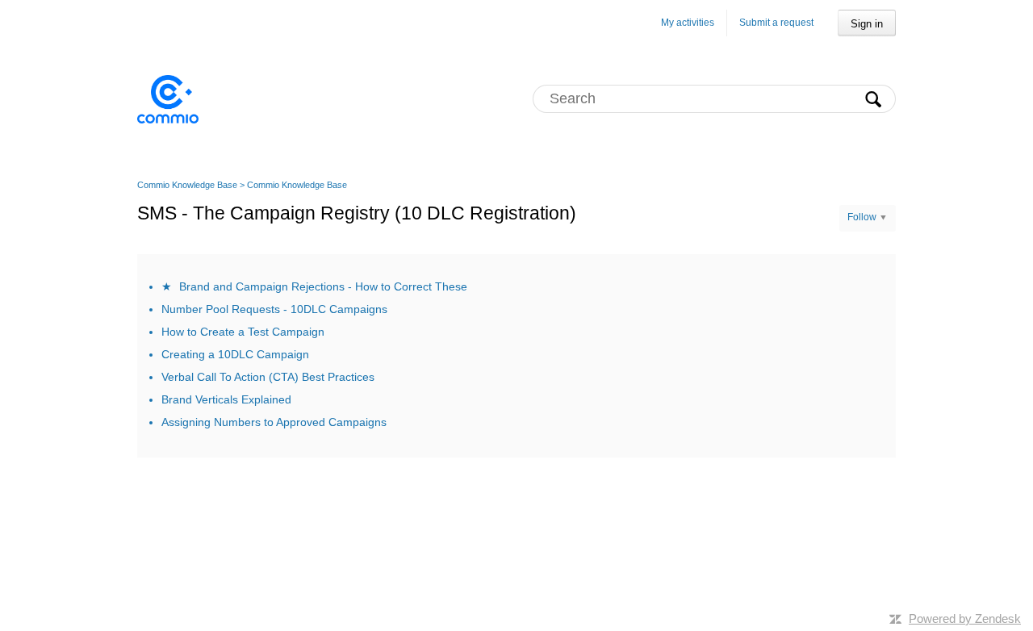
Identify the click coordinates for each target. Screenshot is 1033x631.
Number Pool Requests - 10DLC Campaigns (274, 309)
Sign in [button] (867, 24)
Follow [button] (861, 217)
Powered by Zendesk (965, 618)
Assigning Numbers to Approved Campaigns (274, 422)
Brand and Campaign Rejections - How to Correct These (323, 286)
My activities (687, 22)
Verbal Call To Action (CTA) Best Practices (267, 376)
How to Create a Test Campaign (242, 331)
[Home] (168, 98)
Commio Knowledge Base (187, 185)
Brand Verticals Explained (226, 399)
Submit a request (776, 22)
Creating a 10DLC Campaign (235, 354)
